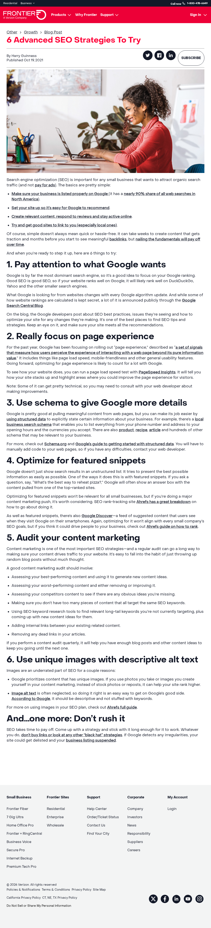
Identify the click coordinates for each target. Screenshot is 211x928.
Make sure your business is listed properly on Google (60, 194)
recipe (141, 430)
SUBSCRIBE (191, 58)
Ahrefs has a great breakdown (163, 502)
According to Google (31, 698)
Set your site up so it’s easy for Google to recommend (60, 208)
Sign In (195, 15)
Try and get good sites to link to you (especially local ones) (64, 225)
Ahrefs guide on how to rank (172, 526)
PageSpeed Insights (157, 372)
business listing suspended (91, 740)
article (155, 430)
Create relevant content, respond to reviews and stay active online (72, 216)
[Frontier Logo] (24, 15)
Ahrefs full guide (122, 707)
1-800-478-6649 (197, 3)
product (126, 430)
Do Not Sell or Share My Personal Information (39, 906)
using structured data (26, 419)
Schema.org (55, 444)
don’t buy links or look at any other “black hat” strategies (71, 735)
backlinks (118, 239)
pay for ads (45, 185)
